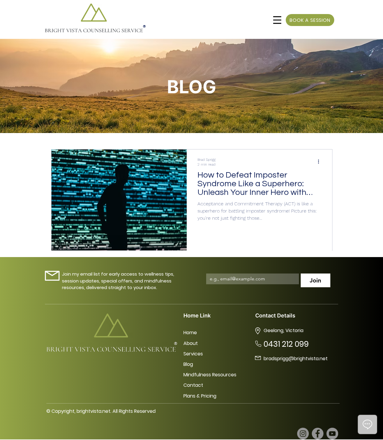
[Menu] (277, 20)
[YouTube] (332, 433)
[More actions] (320, 161)
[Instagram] (303, 433)
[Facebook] (317, 433)
